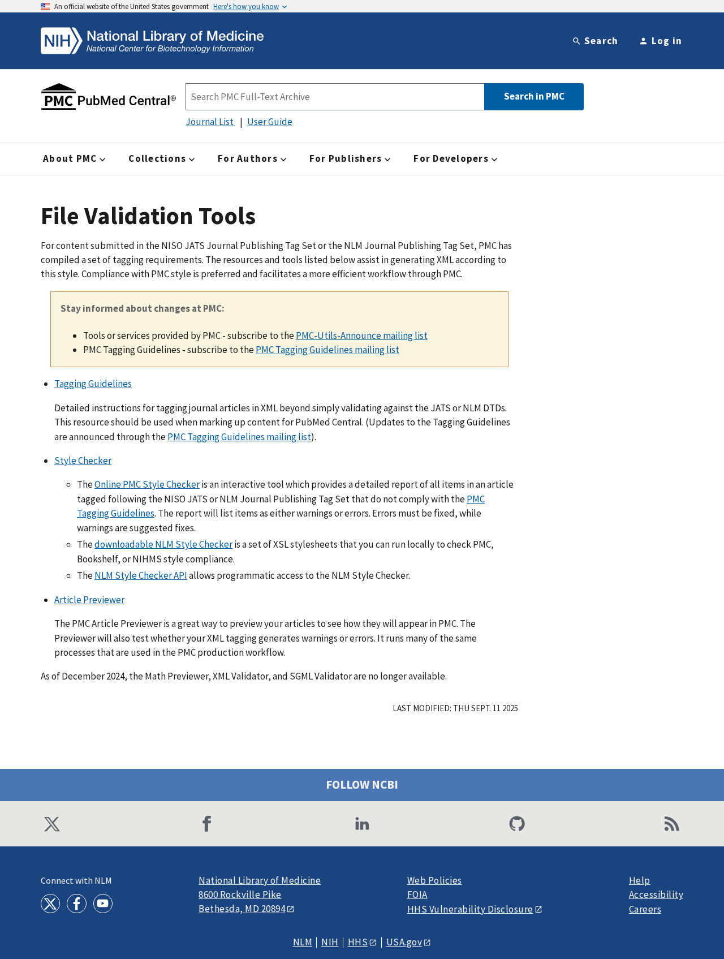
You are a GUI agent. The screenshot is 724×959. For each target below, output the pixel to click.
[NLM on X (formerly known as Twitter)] (50, 903)
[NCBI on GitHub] (517, 823)
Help (639, 880)
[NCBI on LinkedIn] (362, 823)
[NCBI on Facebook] (207, 823)
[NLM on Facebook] (76, 903)
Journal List (210, 121)
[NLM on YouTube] (103, 903)
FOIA (417, 894)
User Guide (269, 121)
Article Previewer (89, 600)
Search (601, 41)
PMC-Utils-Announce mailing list (362, 335)
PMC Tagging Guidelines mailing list (327, 349)
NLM (303, 942)
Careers (645, 909)
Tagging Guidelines (93, 383)
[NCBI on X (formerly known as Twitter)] (52, 823)
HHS (358, 942)
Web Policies (434, 880)
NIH (330, 942)
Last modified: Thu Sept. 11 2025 (455, 708)
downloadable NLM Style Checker (163, 544)
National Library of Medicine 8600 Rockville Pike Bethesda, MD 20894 (260, 894)
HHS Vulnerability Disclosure (470, 909)
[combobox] (335, 96)
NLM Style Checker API (140, 575)
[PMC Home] (108, 96)
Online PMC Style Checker (147, 484)
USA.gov (404, 942)
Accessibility (656, 894)
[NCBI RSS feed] (672, 823)
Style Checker (82, 460)
